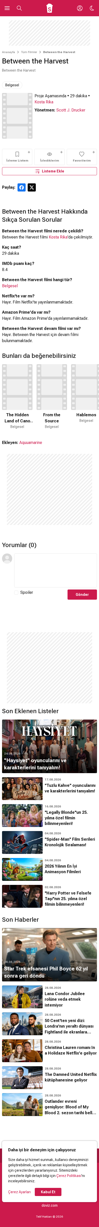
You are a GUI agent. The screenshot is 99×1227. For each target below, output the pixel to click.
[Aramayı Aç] (19, 8)
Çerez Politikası (68, 1176)
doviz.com (50, 1205)
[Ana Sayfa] (49, 8)
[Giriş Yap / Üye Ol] (80, 8)
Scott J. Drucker (70, 110)
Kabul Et (48, 1192)
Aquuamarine (30, 442)
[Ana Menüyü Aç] (7, 8)
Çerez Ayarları (19, 1192)
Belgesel (12, 85)
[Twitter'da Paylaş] (32, 187)
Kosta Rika (44, 102)
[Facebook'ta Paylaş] (22, 187)
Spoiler (26, 592)
